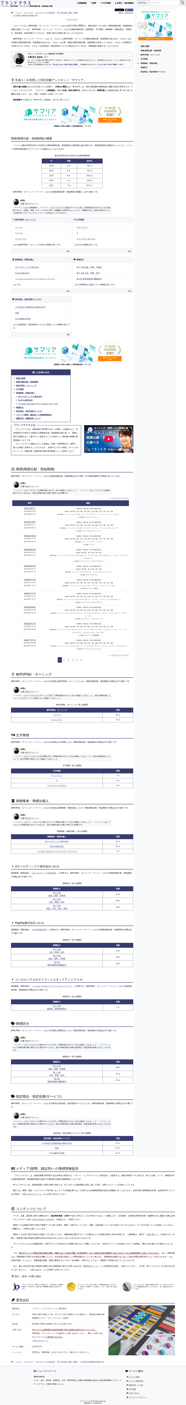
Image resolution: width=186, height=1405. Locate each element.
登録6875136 (30, 579)
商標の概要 (21, 378)
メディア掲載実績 (135, 1381)
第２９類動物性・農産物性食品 (56, 1007)
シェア (130, 10)
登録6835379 (30, 623)
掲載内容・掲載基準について (28, 418)
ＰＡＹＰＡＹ (28, 13)
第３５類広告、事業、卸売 (56, 900)
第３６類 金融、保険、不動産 (67, 13)
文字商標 (107, 3)
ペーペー (18, 13)
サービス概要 (134, 1377)
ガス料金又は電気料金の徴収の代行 (26, 15)
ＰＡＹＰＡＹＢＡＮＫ (86, 239)
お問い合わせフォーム (31, 1194)
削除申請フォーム (90, 1266)
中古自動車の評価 (22, 319)
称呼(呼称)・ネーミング (25, 219)
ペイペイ (19, 233)
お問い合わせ (35, 1269)
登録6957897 (30, 522)
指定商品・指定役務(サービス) (28, 299)
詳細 (68, 251)
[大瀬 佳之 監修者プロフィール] (45, 57)
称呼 (94, 3)
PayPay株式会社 (22, 273)
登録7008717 (30, 508)
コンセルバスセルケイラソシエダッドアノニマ (35, 279)
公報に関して (152, 1234)
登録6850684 (30, 607)
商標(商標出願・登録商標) (27, 382)
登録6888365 (30, 549)
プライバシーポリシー (137, 1397)
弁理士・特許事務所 (125, 3)
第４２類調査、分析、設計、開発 (56, 907)
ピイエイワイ (21, 239)
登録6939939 (30, 536)
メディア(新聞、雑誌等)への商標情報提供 (34, 415)
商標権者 (83, 3)
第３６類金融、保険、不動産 (56, 894)
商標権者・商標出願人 (24, 259)
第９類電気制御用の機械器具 (56, 963)
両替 (17, 313)
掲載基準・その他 (135, 1385)
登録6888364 (30, 566)
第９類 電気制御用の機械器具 (89, 279)
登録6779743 (30, 640)
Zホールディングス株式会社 (45, 13)
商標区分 (80, 259)
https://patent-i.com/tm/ (43, 1219)
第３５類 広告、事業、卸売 (88, 273)
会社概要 (132, 1389)
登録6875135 (30, 593)
